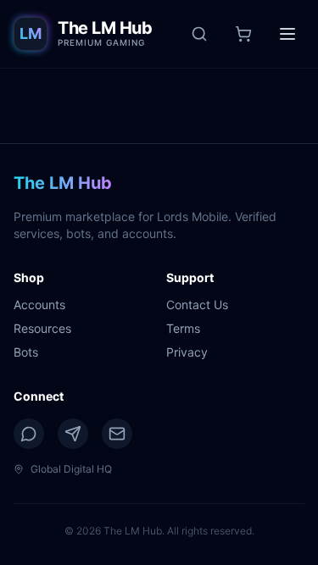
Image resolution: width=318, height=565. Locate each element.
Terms (183, 328)
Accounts (39, 304)
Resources (42, 328)
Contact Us (197, 304)
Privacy (187, 352)
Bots (26, 352)
